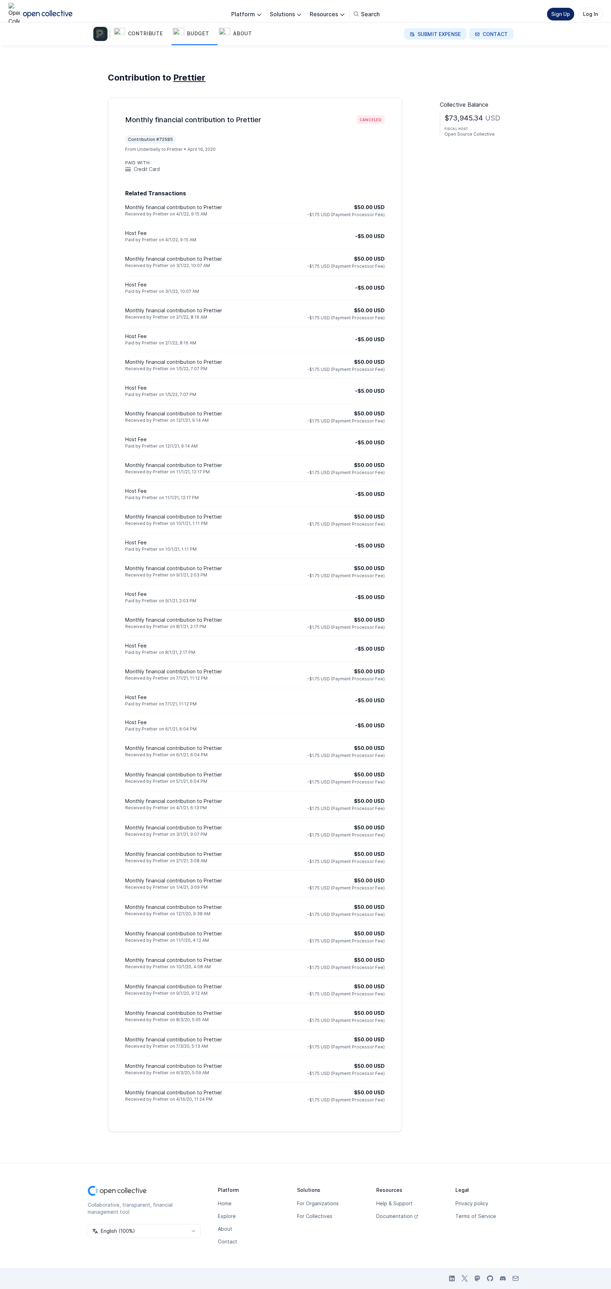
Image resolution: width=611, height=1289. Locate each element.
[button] (141, 34)
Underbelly (149, 149)
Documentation (394, 1216)
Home (225, 1203)
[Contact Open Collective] (515, 1278)
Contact (227, 1241)
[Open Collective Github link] (490, 1278)
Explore (227, 1216)
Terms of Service (475, 1216)
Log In (590, 14)
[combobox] (144, 1231)
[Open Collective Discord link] (503, 1278)
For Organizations (318, 1203)
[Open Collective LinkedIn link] (452, 1278)
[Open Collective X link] (465, 1278)
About (225, 1229)
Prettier (189, 77)
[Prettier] (101, 34)
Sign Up (560, 14)
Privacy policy (471, 1203)
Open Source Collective (469, 134)
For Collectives (314, 1216)
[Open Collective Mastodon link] (477, 1278)
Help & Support (394, 1203)
